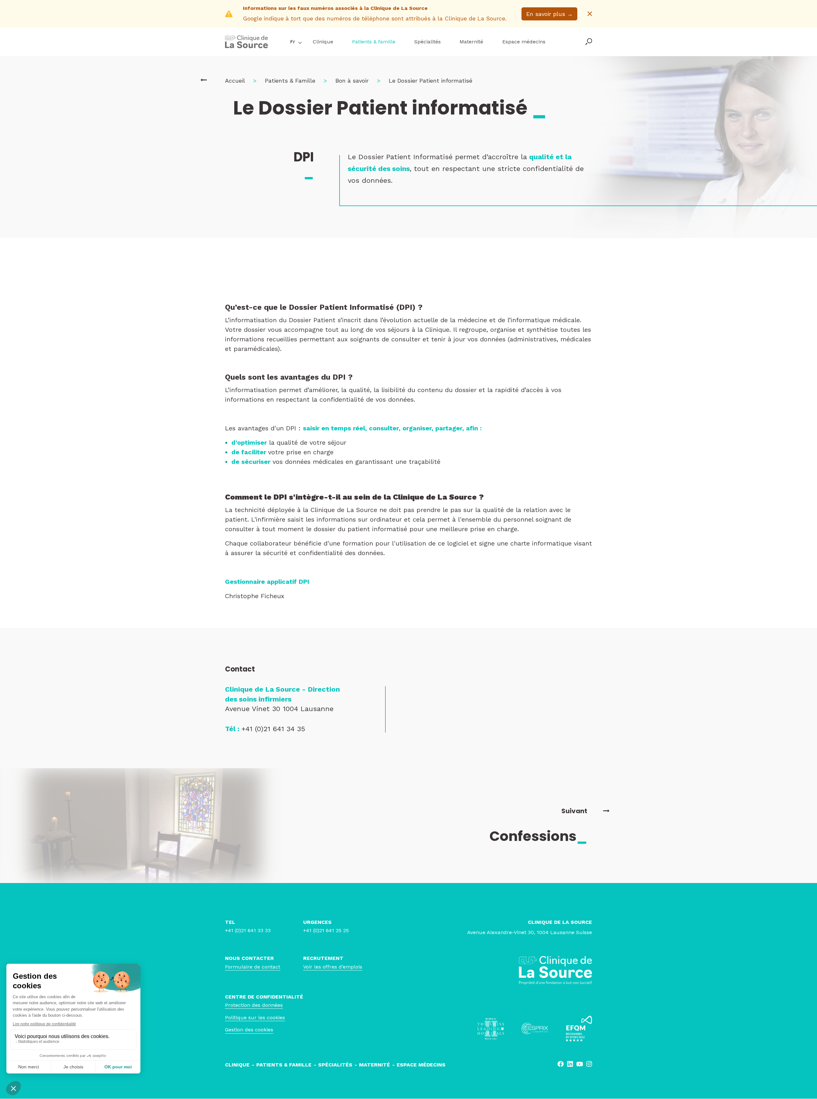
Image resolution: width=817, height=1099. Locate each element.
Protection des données (254, 1005)
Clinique (323, 42)
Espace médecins (523, 42)
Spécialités (427, 42)
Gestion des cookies (249, 1030)
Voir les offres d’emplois (332, 967)
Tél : (233, 729)
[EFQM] (579, 1029)
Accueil (235, 80)
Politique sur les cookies (255, 1017)
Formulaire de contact (252, 967)
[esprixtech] (534, 1028)
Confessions (538, 836)
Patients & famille (373, 42)
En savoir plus (549, 14)
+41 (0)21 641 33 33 (248, 930)
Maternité (471, 42)
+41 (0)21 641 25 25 (326, 930)
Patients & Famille (290, 80)
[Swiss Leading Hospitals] (490, 1028)
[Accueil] (246, 46)
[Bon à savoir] (203, 80)
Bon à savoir (352, 80)
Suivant (574, 810)
